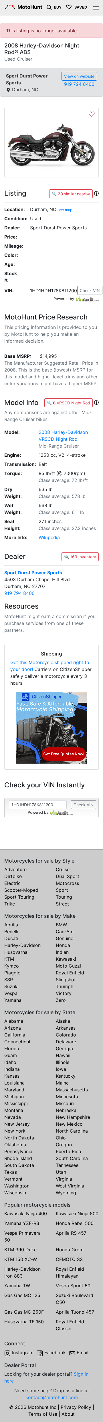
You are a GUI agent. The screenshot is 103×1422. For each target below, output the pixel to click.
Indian (62, 952)
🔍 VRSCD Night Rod (68, 402)
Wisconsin (15, 1192)
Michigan (14, 1096)
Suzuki (11, 986)
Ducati (11, 938)
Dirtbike (13, 876)
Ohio (61, 1138)
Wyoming (66, 1192)
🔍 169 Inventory (80, 556)
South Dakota (19, 1165)
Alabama (13, 1021)
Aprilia (11, 925)
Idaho (10, 1062)
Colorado (66, 1035)
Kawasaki (66, 959)
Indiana (12, 1069)
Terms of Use (42, 1414)
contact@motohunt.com (51, 1397)
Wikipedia (49, 537)
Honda (63, 945)
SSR (8, 979)
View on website (79, 76)
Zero (61, 1000)
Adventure (15, 869)
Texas (10, 1172)
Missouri (65, 1103)
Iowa (61, 1069)
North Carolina (72, 1131)
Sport (62, 890)
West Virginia (70, 1186)
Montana (13, 1110)
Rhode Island (18, 1158)
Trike (9, 904)
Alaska (63, 1021)
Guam (10, 1055)
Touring (64, 897)
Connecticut (17, 1041)
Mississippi (16, 1103)
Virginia (64, 1179)
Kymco (11, 966)
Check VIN (90, 290)
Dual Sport (67, 876)
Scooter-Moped (21, 890)
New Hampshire (73, 1117)
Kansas (11, 1076)
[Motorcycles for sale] (49, 7)
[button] (96, 193)
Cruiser (63, 869)
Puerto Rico (68, 1151)
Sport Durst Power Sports (33, 572)
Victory (64, 993)
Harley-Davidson (22, 945)
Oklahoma (15, 1144)
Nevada (12, 1117)
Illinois (62, 1062)
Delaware (66, 1041)
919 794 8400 (79, 84)
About (68, 1414)
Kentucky (66, 1076)
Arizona (12, 1028)
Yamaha (12, 1000)
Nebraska (66, 1110)
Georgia (64, 1048)
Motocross (67, 883)
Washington (16, 1186)
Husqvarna (15, 952)
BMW (61, 925)
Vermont (13, 1179)
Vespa (10, 993)
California (14, 1035)
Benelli (11, 931)
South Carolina (72, 1158)
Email (82, 1352)
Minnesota (67, 1096)
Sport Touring (19, 897)
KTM (9, 959)
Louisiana (14, 1083)
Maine (62, 1083)
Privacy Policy (76, 1407)
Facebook (55, 1352)
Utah (61, 1172)
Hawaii (63, 1055)
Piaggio (12, 973)
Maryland (14, 1090)
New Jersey (17, 1124)
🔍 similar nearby (71, 193)
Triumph (64, 986)
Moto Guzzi (68, 966)
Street (62, 904)
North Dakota (19, 1138)
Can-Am (65, 931)
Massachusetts (72, 1090)
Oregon (64, 1144)
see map (65, 210)
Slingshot (66, 979)
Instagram (22, 1352)
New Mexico (69, 1124)
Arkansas (66, 1028)
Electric (12, 883)
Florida (11, 1048)
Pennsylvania (18, 1151)
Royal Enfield (70, 973)
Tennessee (67, 1165)
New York (14, 1131)
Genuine (64, 938)
